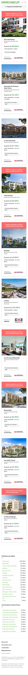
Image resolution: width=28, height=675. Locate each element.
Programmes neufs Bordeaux (9, 614)
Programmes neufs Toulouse (9, 610)
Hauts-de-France (6, 580)
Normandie (5, 582)
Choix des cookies (18, 667)
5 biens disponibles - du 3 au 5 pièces (11, 148)
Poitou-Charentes (6, 589)
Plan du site (5, 642)
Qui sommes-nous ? (7, 645)
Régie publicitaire (6, 650)
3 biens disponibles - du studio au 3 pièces (12, 95)
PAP (14, 657)
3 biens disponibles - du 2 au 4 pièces (11, 468)
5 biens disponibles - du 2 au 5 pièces (11, 418)
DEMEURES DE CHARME (13, 658)
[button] (11, 35)
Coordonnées (5, 647)
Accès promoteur (6, 653)
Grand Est (4, 577)
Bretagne (4, 573)
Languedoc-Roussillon (8, 575)
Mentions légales (18, 665)
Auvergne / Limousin (7, 594)
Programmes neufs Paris (8, 622)
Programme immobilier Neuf (14, 6)
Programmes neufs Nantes (9, 624)
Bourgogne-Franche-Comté (9, 591)
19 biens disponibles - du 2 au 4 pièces (12, 203)
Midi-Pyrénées (6, 584)
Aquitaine (4, 568)
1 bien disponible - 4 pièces (11, 46)
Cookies (11, 667)
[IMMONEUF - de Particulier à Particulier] (11, 2)
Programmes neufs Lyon (8, 619)
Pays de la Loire (6, 570)
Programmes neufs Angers (9, 631)
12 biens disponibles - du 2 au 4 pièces (12, 258)
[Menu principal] (25, 2)
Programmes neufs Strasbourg (10, 617)
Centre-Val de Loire (7, 587)
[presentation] (3, 27)
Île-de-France (5, 561)
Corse (3, 600)
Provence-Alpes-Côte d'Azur (9, 566)
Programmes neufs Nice (8, 629)
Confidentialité (5, 667)
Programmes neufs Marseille (9, 626)
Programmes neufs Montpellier (10, 612)
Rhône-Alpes (5, 563)
